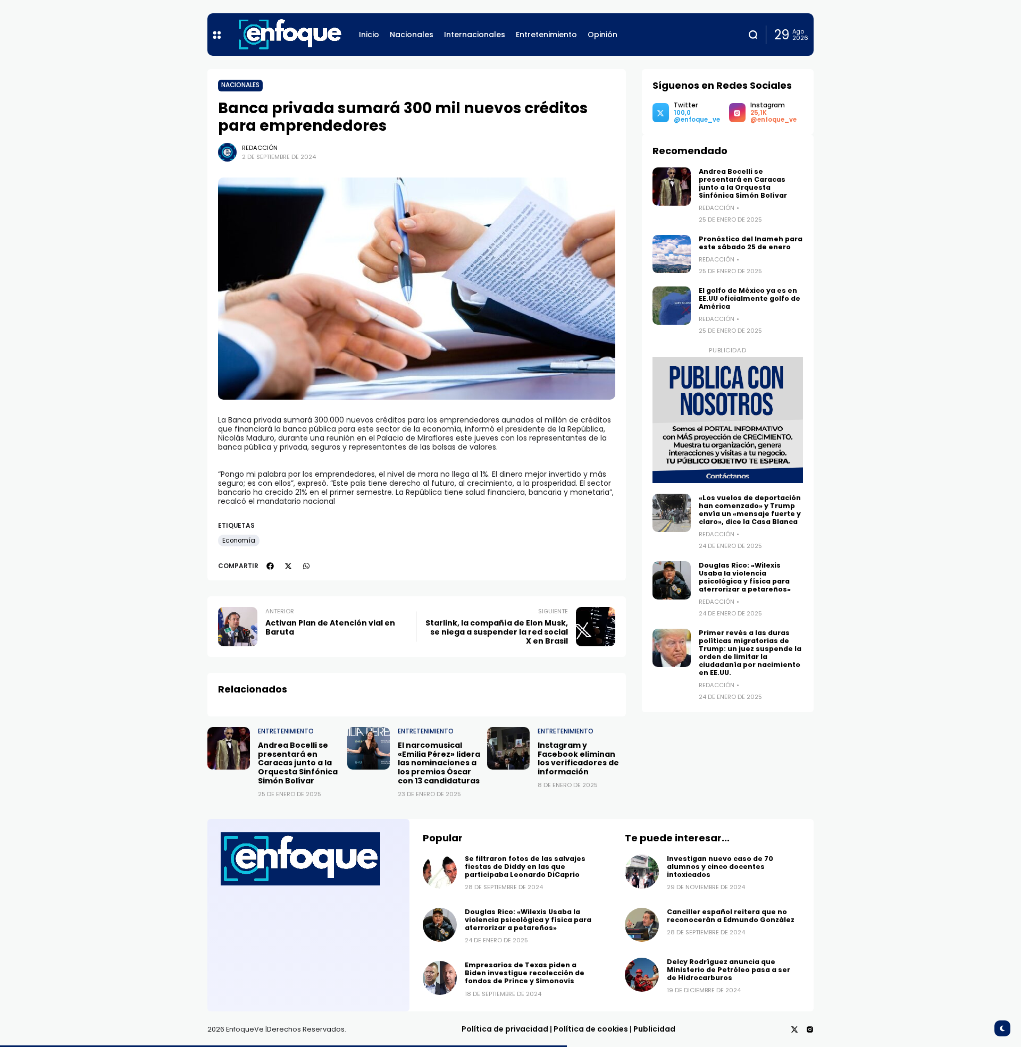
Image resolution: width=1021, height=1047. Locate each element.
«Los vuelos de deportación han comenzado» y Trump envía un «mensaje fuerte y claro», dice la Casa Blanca (750, 509)
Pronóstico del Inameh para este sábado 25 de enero (750, 242)
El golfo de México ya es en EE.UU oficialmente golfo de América (749, 298)
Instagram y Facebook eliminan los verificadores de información (578, 758)
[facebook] (270, 566)
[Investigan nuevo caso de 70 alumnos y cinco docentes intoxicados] (642, 872)
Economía (238, 540)
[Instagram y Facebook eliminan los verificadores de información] (508, 748)
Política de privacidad (505, 1029)
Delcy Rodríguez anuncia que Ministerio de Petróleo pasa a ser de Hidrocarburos (728, 969)
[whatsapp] (306, 566)
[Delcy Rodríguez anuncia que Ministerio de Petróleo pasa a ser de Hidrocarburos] (642, 975)
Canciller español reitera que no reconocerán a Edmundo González (732, 915)
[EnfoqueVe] (290, 34)
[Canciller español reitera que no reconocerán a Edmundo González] (642, 925)
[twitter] (288, 566)
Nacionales (240, 85)
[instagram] (810, 1029)
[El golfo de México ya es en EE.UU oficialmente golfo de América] (671, 305)
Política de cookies (591, 1029)
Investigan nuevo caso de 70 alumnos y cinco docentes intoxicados (720, 866)
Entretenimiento (286, 731)
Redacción (260, 147)
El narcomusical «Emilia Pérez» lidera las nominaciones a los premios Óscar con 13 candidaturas (439, 763)
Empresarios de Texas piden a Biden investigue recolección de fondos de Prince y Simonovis (524, 972)
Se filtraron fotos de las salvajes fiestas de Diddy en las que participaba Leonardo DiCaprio (525, 866)
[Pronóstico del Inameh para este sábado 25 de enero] (671, 254)
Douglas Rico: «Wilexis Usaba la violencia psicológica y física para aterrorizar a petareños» (745, 577)
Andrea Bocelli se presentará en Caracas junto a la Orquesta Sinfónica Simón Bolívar (298, 763)
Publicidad (654, 1029)
